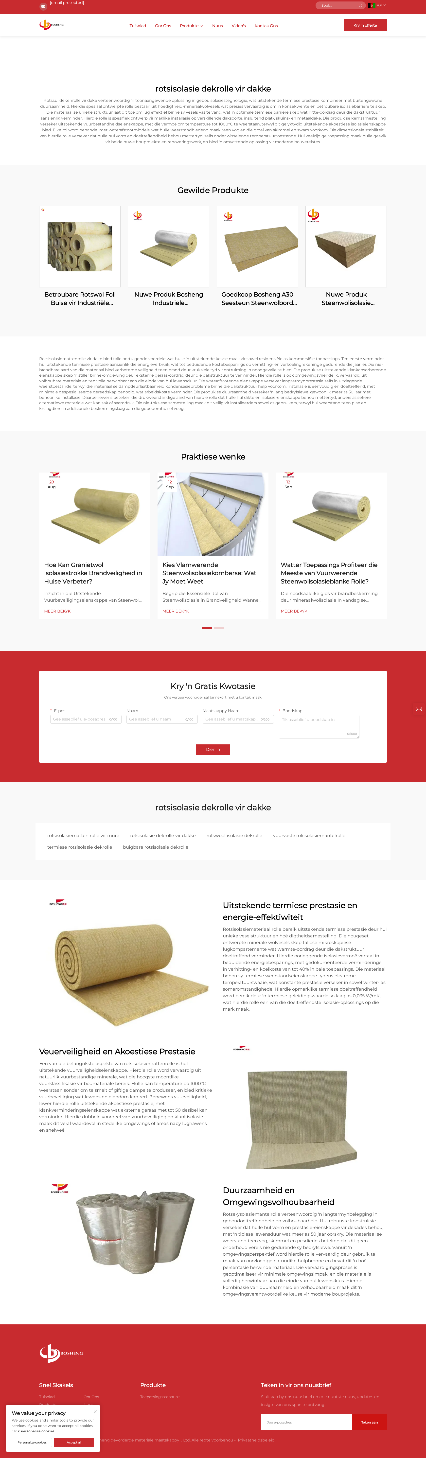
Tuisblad (138, 25)
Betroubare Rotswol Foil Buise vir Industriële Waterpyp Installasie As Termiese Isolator (80, 299)
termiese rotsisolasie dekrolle (79, 847)
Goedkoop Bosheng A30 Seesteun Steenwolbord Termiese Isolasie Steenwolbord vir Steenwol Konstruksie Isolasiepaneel (257, 299)
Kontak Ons (266, 25)
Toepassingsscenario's (160, 1396)
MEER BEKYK (57, 611)
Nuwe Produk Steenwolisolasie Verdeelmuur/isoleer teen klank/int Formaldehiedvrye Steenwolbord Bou (346, 299)
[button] (207, 628)
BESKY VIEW (79, 246)
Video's (239, 25)
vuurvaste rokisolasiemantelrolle (309, 835)
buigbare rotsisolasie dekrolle (155, 847)
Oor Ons (163, 25)
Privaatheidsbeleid (256, 1440)
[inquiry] (419, 709)
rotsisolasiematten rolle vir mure (83, 835)
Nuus (217, 25)
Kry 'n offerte (365, 25)
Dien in (213, 749)
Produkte (189, 25)
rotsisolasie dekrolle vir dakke (163, 835)
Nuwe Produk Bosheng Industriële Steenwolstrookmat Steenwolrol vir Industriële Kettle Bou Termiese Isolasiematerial (168, 299)
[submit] (360, 5)
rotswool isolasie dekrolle (234, 835)
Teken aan (369, 1422)
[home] (51, 25)
